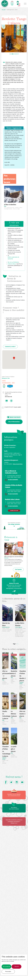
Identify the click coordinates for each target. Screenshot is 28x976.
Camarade (4, 724)
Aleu (25, 721)
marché (4, 628)
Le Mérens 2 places (14, 713)
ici (10, 340)
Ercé (7, 683)
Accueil (3, 9)
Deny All (17, 966)
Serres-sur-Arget (16, 208)
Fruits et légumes (18, 627)
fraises (17, 632)
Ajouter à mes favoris (15, 417)
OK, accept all (6, 966)
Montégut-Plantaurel (19, 635)
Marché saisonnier (6, 627)
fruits (20, 631)
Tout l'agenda (18, 569)
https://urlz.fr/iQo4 (17, 464)
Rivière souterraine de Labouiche (13, 258)
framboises (21, 632)
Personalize (8, 971)
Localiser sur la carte (14, 510)
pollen (20, 207)
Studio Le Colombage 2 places (6, 714)
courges (21, 633)
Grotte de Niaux (12, 264)
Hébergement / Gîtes (6, 378)
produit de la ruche (11, 207)
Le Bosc (8, 631)
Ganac (13, 382)
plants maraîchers (18, 628)
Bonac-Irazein (13, 723)
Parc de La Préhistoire (13, 262)
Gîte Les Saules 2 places (22, 713)
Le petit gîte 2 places (13, 749)
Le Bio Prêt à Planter (19, 624)
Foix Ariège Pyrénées (8, 208)
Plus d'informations (14, 421)
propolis (17, 207)
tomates (17, 633)
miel (5, 207)
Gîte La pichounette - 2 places (6, 674)
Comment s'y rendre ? (10, 346)
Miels (5, 206)
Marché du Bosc (6, 624)
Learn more (18, 971)
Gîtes (3, 679)
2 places (3, 380)
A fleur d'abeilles (10, 205)
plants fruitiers (18, 630)
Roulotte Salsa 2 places (14, 673)
